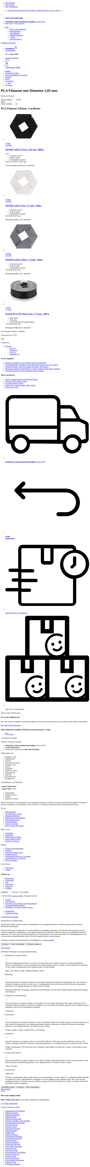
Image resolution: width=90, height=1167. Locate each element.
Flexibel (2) (14, 350)
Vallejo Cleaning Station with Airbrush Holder (21, 379)
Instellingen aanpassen (33, 944)
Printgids (8, 850)
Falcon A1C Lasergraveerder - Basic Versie (20, 385)
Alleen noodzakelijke (17, 944)
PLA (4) (12, 348)
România (17, 1164)
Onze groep (9, 868)
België (14, 1117)
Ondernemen (9, 911)
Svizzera (16, 1158)
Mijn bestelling (10, 812)
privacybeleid (49, 940)
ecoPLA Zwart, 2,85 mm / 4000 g (24, 149)
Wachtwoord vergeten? (13, 837)
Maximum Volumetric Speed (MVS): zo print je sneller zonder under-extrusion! (32, 369)
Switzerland (20, 1160)
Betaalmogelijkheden (12, 816)
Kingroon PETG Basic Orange (16, 381)
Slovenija (17, 1144)
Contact (12, 37)
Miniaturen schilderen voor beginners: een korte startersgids (25, 363)
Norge (14, 1162)
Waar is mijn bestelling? (18, 29)
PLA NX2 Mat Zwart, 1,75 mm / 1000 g (27, 314)
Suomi (14, 1148)
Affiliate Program (11, 854)
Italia (12, 1133)
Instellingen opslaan (8, 1087)
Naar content (9, 5)
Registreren (9, 835)
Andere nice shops (11, 913)
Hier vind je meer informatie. (11, 725)
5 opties (8, 254)
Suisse (14, 1156)
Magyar (15, 1135)
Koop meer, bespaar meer (14, 852)
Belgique (17, 1115)
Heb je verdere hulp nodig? (14, 826)
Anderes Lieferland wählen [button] (10, 1107)
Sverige (15, 1150)
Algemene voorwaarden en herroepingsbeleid (21, 903)
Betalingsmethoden (16, 35)
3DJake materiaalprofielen (14, 848)
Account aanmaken (12, 58)
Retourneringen (15, 31)
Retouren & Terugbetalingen (15, 818)
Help (7, 27)
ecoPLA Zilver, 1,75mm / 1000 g (24, 260)
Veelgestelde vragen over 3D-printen (18, 856)
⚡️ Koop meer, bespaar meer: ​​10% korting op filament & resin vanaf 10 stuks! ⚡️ (33, 10)
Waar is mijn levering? (13, 839)
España (15, 1125)
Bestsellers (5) (14, 354)
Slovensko (18, 1146)
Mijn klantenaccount (12, 820)
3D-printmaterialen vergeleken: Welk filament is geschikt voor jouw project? (31, 365)
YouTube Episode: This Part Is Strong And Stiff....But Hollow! (27, 367)
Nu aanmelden (10, 50)
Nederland (18, 1137)
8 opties (8, 143)
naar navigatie (10, 3)
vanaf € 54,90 (25, 22)
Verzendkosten (15, 33)
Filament (8, 346)
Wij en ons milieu (11, 860)
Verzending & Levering (13, 814)
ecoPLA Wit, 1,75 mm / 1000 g (23, 206)
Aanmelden (9, 833)
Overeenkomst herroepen (9, 917)
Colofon (8, 900)
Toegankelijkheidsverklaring (15, 905)
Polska (14, 1140)
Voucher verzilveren (12, 841)
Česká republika (24, 1121)
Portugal (16, 1142)
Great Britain (20, 1152)
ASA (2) (13, 352)
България (17, 1119)
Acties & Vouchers (11, 824)
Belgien (15, 1113)
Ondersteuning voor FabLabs (15, 858)
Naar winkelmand (11, 7)
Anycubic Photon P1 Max (14, 383)
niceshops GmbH (17, 896)
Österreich (18, 1138)
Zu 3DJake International (9, 1103)
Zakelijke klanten (11, 822)
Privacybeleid (10, 902)
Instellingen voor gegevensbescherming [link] (19, 907)
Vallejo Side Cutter (11, 387)
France (14, 1127)
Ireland (14, 1131)
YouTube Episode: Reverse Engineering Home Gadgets (24, 371)
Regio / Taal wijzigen (21, 892)
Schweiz (16, 1154)
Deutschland (20, 1123)
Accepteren (5, 944)
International (20, 1111)
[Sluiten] (2, 14)
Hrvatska (17, 1129)
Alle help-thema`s (16, 39)
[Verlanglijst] (7, 61)
